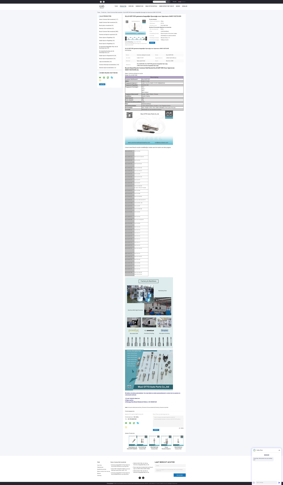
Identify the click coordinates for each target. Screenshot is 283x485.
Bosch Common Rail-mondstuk (115, 12)
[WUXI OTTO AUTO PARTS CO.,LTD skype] (113, 77)
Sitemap (99, 475)
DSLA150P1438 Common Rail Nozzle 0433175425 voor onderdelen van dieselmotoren (154, 448)
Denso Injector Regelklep (105, 37)
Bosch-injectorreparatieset (106, 58)
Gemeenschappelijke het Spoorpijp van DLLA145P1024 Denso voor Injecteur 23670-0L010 (120, 465)
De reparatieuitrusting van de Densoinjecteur (106, 51)
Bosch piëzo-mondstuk (105, 25)
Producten (123, 6)
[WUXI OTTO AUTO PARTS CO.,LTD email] (101, 77)
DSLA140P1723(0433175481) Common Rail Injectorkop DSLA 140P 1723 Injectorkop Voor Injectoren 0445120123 (120, 469)
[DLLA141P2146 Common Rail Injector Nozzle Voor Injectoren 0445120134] (142, 441)
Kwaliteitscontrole (151, 6)
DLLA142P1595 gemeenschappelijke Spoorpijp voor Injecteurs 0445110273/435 (136, 43)
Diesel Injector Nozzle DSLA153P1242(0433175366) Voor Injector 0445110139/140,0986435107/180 (134, 448)
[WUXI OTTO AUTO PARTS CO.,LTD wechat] (109, 77)
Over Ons (130, 6)
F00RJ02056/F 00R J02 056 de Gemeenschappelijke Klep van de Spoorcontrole (141, 471)
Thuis (116, 6)
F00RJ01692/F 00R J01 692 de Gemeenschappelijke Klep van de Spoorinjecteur (141, 464)
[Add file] (254, 482)
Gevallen (184, 6)
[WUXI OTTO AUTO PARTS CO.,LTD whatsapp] (105, 77)
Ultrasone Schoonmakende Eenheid (150, 407)
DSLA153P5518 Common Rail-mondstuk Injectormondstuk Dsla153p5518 (178, 448)
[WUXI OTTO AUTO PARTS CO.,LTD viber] (101, 80)
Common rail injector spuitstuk (107, 34)
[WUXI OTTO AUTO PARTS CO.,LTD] (102, 6)
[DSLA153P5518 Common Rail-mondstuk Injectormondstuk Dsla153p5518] (178, 441)
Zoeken (167, 1)
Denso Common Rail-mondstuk (107, 19)
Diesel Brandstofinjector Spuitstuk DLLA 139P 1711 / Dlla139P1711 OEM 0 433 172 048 (166, 448)
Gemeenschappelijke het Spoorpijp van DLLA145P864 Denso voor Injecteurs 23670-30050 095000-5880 (120, 473)
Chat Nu (175, 1)
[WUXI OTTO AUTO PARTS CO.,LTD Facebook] (100, 2)
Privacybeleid (110, 483)
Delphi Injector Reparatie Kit (106, 55)
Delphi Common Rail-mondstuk (107, 22)
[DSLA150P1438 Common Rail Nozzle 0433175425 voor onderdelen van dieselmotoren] (154, 441)
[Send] (279, 482)
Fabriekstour (139, 6)
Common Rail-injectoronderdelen (107, 64)
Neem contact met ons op (166, 6)
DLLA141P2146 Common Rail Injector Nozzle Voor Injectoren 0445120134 (142, 448)
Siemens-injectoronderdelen (106, 67)
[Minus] (279, 450)
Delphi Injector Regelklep (105, 40)
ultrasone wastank (163, 407)
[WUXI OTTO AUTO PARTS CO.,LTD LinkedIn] (103, 2)
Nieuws (178, 6)
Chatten (152, 42)
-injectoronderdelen (104, 61)
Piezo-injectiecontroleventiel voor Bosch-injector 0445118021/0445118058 (143, 468)
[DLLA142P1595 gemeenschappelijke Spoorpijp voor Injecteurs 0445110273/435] (135, 27)
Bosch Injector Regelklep (105, 43)
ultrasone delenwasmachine (134, 407)
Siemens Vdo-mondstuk (105, 28)
